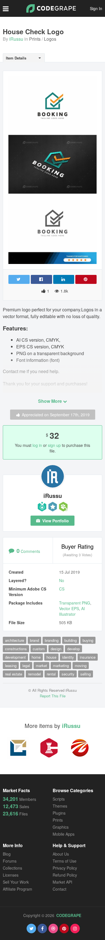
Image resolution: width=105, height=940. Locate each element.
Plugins (59, 813)
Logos (50, 39)
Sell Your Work (16, 882)
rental (51, 674)
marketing (61, 665)
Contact (59, 889)
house (51, 657)
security (68, 674)
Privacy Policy (65, 868)
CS (61, 589)
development (15, 657)
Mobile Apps (63, 834)
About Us (61, 854)
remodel (34, 674)
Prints (35, 39)
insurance (87, 657)
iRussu (16, 39)
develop (73, 648)
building (70, 640)
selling (85, 674)
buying (88, 640)
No (61, 580)
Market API (62, 882)
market (41, 665)
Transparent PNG (74, 603)
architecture (14, 640)
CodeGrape (68, 915)
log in (37, 445)
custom (39, 648)
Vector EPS (69, 608)
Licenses (10, 875)
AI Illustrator (72, 611)
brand (34, 640)
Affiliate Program (17, 889)
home (36, 657)
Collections (12, 868)
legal (26, 665)
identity (68, 657)
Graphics (61, 827)
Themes (60, 806)
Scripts (59, 799)
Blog (7, 854)
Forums (10, 861)
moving (81, 665)
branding (52, 640)
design (56, 648)
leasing (11, 665)
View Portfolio (55, 520)
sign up (54, 445)
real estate (13, 674)
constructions (16, 648)
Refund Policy (65, 875)
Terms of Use (64, 861)
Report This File (53, 695)
